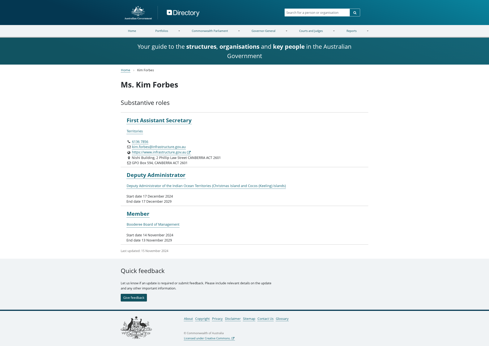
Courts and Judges (306, 33)
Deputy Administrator (156, 174)
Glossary (282, 318)
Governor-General (258, 33)
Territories (135, 131)
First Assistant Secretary (159, 120)
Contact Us (265, 318)
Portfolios (157, 33)
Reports (346, 33)
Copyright (202, 318)
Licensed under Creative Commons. (207, 338)
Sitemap (249, 318)
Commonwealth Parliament (205, 33)
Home (132, 31)
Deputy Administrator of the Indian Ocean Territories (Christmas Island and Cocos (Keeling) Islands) (206, 185)
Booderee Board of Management (153, 224)
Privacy (217, 318)
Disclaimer (233, 318)
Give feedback (133, 297)
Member (138, 213)
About (188, 318)
